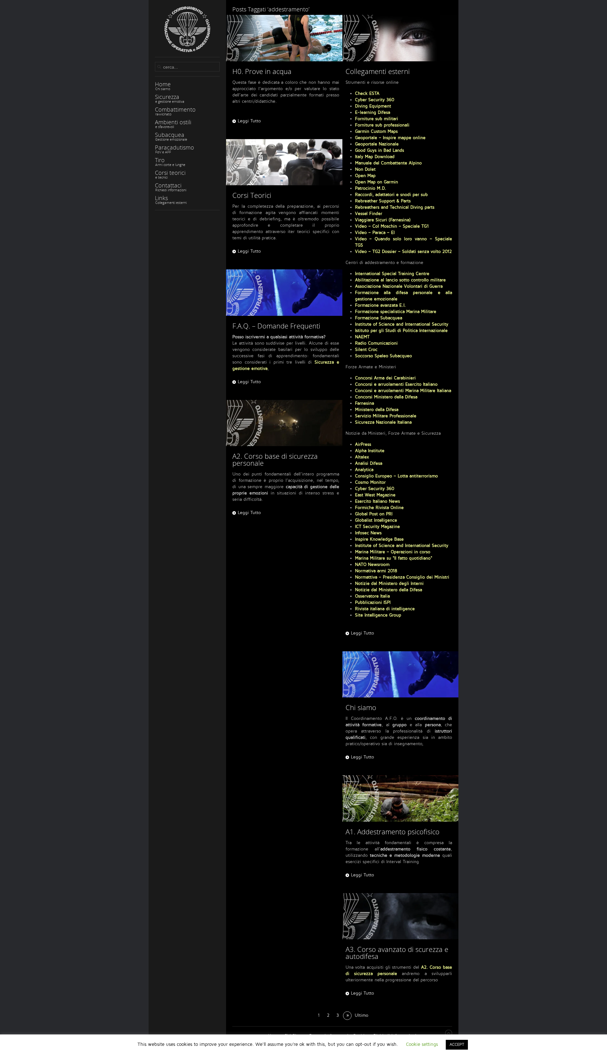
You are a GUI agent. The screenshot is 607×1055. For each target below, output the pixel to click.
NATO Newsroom (372, 564)
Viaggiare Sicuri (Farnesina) (383, 220)
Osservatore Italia (372, 596)
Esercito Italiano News (377, 501)
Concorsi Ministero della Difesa (386, 397)
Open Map (365, 175)
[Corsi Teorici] (284, 162)
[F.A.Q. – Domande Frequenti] (284, 292)
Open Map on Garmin (376, 182)
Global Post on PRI (373, 514)
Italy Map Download (375, 156)
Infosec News (368, 533)
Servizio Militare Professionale (385, 416)
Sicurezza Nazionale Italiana (383, 422)
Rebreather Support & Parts (383, 201)
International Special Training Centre (392, 273)
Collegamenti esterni (378, 71)
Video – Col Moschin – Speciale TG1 (392, 226)
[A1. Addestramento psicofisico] (400, 798)
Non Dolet (365, 169)
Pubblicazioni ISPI (372, 602)
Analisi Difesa (368, 463)
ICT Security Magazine (377, 526)
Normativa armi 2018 (376, 570)
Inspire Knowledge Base (379, 539)
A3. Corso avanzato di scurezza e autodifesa (397, 952)
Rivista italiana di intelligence (385, 608)
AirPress (363, 444)
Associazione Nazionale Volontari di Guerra (399, 286)
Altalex (362, 457)
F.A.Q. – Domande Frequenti (276, 325)
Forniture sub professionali (382, 125)
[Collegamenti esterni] (400, 38)
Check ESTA (367, 93)
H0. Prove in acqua (261, 71)
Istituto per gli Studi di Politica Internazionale (401, 330)
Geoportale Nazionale (377, 144)
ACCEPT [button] (457, 1044)
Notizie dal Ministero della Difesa (388, 589)
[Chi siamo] (400, 674)
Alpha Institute (369, 450)
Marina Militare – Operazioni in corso (392, 551)
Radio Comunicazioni (376, 343)
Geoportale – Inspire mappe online (390, 137)
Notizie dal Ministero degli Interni (389, 583)
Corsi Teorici (251, 195)
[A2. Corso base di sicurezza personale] (284, 423)
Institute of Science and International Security (401, 324)
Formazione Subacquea (378, 318)
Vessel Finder (368, 213)
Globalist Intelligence (376, 520)
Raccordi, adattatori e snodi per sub (391, 194)
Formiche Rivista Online (379, 507)
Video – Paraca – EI (375, 232)
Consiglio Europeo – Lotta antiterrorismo (396, 476)
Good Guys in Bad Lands (379, 150)
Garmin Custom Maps (376, 131)
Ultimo (361, 1015)
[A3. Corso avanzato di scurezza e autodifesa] (400, 916)
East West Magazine (375, 495)
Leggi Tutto (249, 121)
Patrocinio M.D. (370, 188)
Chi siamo (361, 707)
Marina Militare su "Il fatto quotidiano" (393, 558)
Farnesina (364, 403)
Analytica (364, 469)
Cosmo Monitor (370, 482)
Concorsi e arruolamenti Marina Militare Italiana (403, 390)
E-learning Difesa (372, 112)
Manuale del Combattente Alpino (388, 163)
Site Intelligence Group (378, 615)
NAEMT (362, 336)
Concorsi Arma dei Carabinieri (385, 378)
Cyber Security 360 (374, 99)
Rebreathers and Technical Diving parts (394, 207)
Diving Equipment (373, 106)
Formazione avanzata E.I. (380, 305)
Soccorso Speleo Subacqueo (383, 355)
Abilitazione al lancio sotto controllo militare (400, 280)
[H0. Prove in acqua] (284, 38)
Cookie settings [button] (422, 1044)
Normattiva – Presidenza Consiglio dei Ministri (402, 577)
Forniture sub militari (376, 118)
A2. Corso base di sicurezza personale (275, 459)
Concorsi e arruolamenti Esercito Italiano (396, 384)
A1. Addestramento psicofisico (392, 831)
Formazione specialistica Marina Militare (395, 311)
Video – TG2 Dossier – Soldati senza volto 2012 (403, 251)
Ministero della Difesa (376, 409)
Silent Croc (366, 349)
